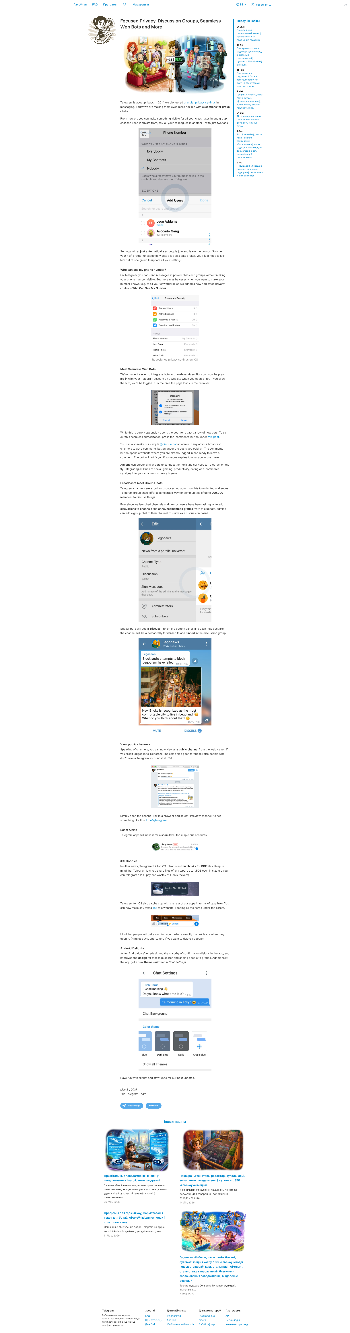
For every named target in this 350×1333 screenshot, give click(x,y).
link (155, 908)
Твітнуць (153, 1105)
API (125, 4)
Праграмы (110, 4)
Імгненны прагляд (236, 1324)
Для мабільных (176, 1310)
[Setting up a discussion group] (175, 570)
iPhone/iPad (174, 1315)
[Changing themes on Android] (175, 1019)
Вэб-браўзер (207, 1324)
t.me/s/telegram (156, 820)
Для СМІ (150, 1324)
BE (242, 4)
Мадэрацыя (141, 4)
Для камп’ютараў (210, 1310)
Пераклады (232, 1320)
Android (171, 1320)
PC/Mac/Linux (207, 1315)
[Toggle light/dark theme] (345, 4)
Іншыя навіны (175, 1122)
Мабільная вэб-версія (180, 1324)
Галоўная (80, 4)
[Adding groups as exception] (175, 186)
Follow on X (263, 4)
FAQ (95, 4)
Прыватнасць (153, 1320)
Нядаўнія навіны (248, 20)
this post (213, 437)
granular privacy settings (200, 102)
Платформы (233, 1310)
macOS (203, 1320)
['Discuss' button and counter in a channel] (175, 686)
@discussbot (168, 444)
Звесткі (150, 1310)
